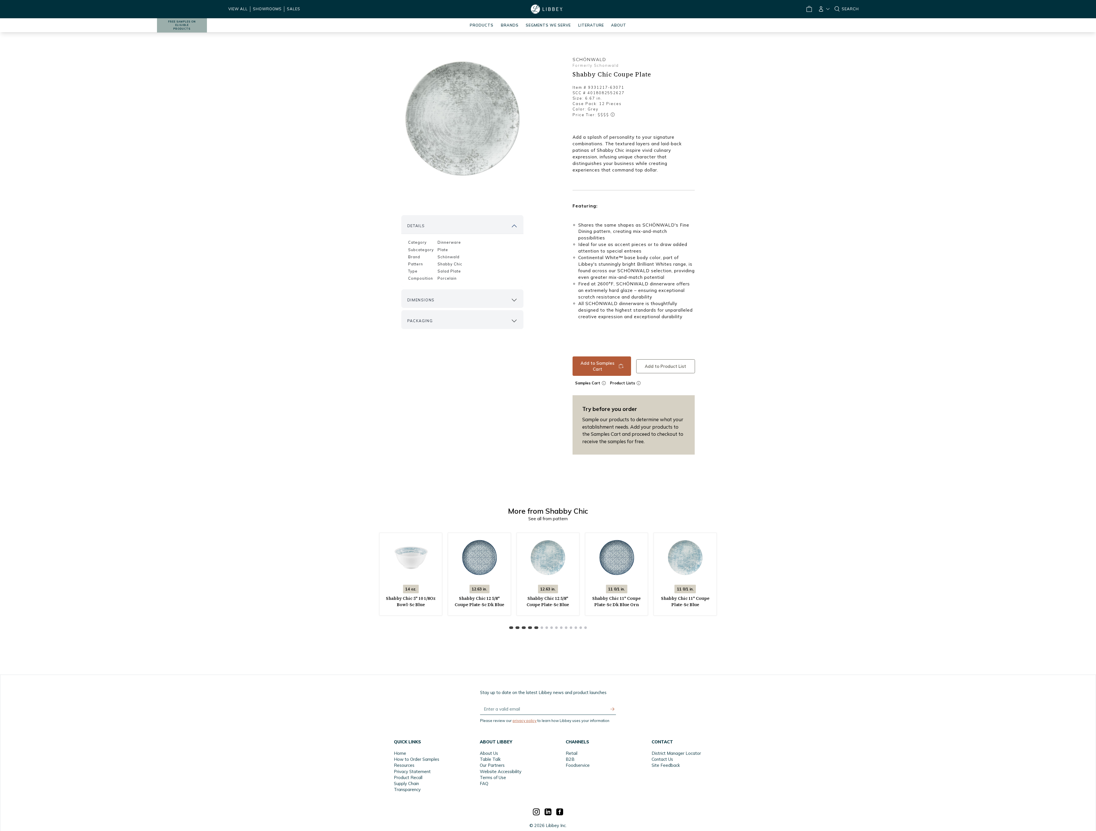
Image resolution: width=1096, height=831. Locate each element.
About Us (489, 753)
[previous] (503, 627)
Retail (571, 753)
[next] (592, 627)
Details (416, 225)
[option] (462, 119)
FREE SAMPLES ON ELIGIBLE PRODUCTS (182, 25)
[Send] (612, 709)
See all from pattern (548, 518)
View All (238, 9)
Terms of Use (493, 777)
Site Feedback (666, 765)
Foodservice (578, 765)
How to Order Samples (416, 759)
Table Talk (490, 759)
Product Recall (408, 777)
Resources (404, 765)
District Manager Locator (676, 753)
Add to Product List (665, 366)
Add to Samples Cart (598, 366)
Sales (293, 9)
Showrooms (267, 9)
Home (400, 753)
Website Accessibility (500, 771)
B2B (570, 759)
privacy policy (525, 720)
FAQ (484, 783)
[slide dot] (511, 627)
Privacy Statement (412, 771)
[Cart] (808, 9)
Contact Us (662, 759)
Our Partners (492, 765)
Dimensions (421, 300)
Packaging (420, 320)
